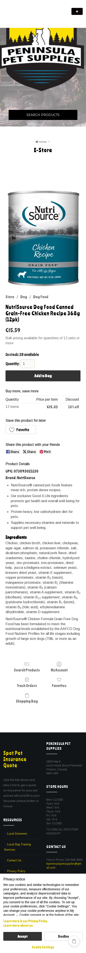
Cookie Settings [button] (43, 947)
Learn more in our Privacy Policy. (25, 921)
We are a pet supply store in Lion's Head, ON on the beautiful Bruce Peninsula (35, 16)
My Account (59, 670)
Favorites (59, 685)
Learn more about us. (18, 925)
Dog (23, 296)
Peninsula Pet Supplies (24, 9)
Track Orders (27, 685)
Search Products (43, 115)
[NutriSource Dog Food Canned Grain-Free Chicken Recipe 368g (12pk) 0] (43, 238)
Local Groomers (17, 833)
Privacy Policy (16, 871)
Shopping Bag (27, 701)
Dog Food (40, 296)
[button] (21, 429)
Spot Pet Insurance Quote (15, 759)
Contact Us (14, 860)
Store (10, 296)
